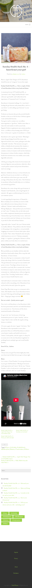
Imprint (16, 552)
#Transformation (19, 449)
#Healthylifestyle (21, 447)
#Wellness (26, 449)
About (16, 567)
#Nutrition (12, 449)
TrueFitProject (15, 585)
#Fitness (7, 447)
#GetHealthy (13, 447)
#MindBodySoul (5, 449)
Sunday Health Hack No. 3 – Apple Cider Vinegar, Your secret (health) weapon (7, 432)
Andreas (23, 74)
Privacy (16, 558)
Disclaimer (16, 573)
